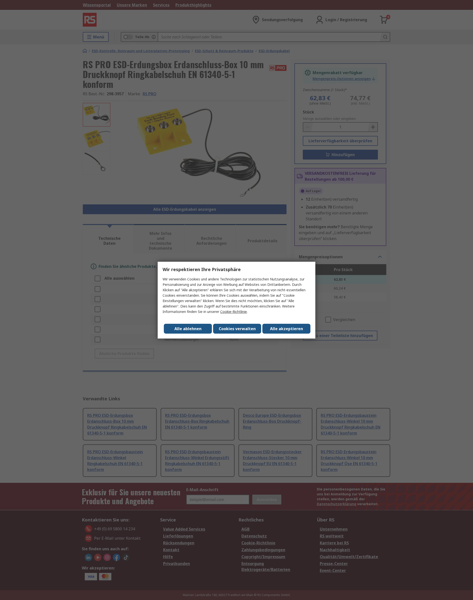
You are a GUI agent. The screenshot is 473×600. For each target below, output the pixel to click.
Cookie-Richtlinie (233, 311)
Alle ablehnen (188, 328)
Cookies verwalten (237, 328)
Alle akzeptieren (286, 328)
